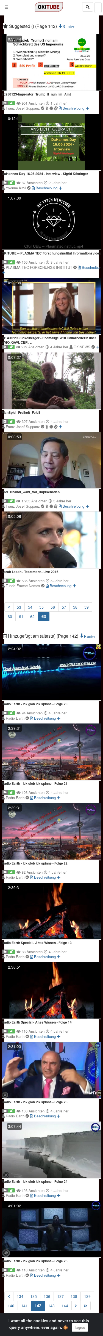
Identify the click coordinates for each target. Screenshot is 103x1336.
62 (32, 616)
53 (19, 607)
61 (21, 616)
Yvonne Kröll (16, 187)
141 (24, 1305)
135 (33, 1296)
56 (53, 607)
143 (51, 1305)
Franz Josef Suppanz (23, 108)
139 (87, 1296)
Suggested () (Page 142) (33, 26)
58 (75, 607)
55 (41, 607)
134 (20, 1296)
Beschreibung (73, 108)
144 (65, 1305)
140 (11, 1305)
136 (47, 1296)
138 (74, 1296)
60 (10, 616)
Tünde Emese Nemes (23, 585)
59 (86, 607)
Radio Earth (16, 718)
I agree (80, 1327)
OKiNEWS (82, 346)
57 (64, 607)
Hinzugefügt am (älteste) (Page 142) (43, 636)
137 (60, 1296)
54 (30, 607)
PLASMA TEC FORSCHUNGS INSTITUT (39, 267)
